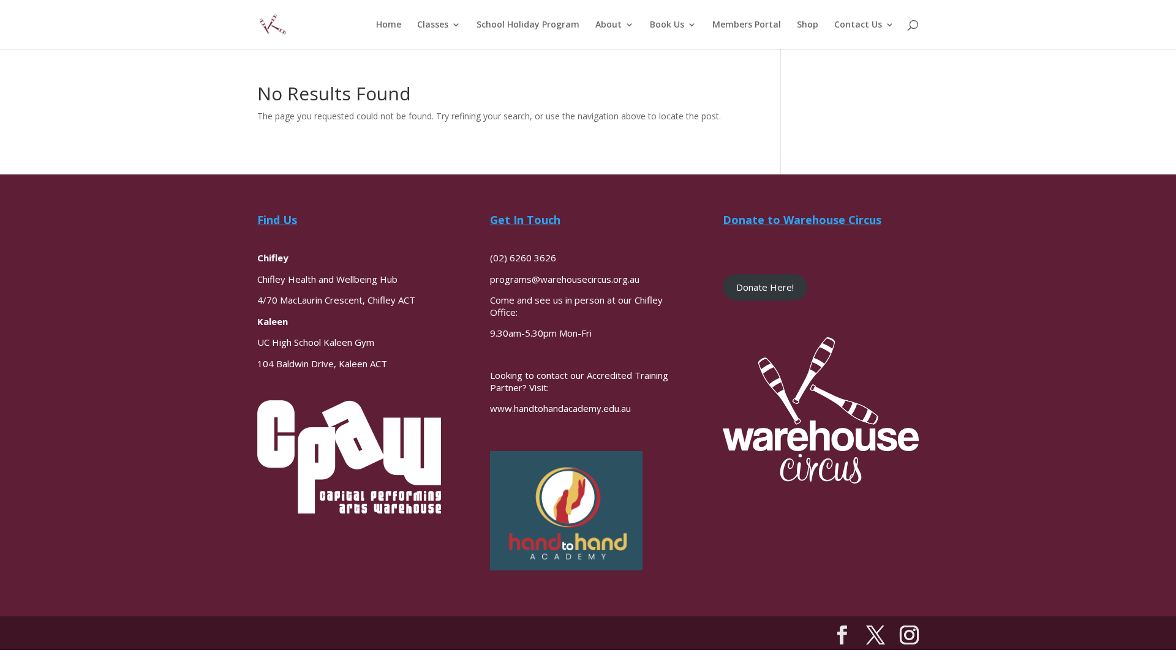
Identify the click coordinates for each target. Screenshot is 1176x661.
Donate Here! (765, 287)
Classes (432, 25)
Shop (807, 25)
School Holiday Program (528, 25)
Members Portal (746, 25)
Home (388, 25)
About (608, 25)
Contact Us (858, 25)
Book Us (667, 25)
